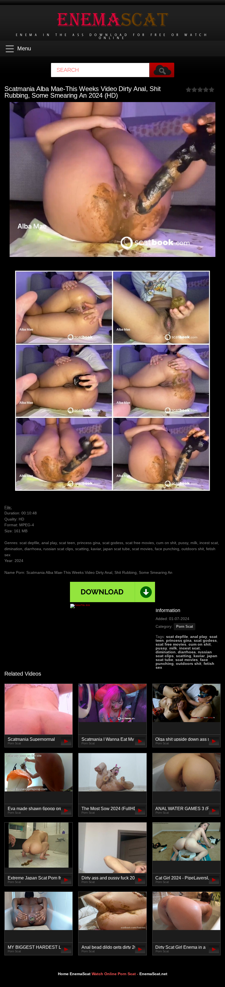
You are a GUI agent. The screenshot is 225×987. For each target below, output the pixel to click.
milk (173, 648)
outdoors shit (188, 663)
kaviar (199, 656)
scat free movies (171, 644)
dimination (166, 652)
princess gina (179, 640)
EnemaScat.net (153, 974)
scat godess (205, 640)
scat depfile (177, 636)
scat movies (186, 659)
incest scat (189, 648)
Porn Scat (184, 626)
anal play (198, 636)
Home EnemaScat (74, 974)
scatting (183, 656)
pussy (161, 648)
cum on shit (200, 644)
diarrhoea (187, 652)
